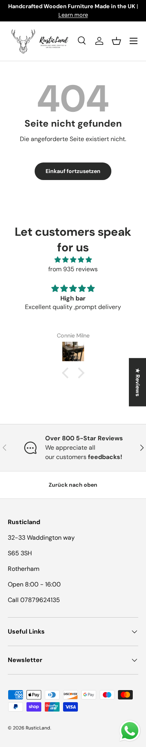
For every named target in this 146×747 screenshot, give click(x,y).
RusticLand (38, 728)
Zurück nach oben (73, 484)
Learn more (73, 14)
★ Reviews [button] (137, 382)
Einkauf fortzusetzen (73, 171)
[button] (116, 40)
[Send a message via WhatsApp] (130, 731)
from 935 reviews (73, 269)
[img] (73, 260)
